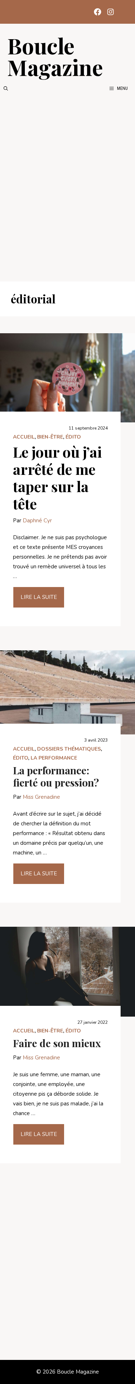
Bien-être (50, 437)
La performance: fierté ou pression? (56, 776)
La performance (54, 758)
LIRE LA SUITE (39, 597)
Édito (73, 437)
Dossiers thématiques (69, 749)
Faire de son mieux (57, 1043)
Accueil (24, 437)
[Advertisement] (67, 186)
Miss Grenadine (41, 797)
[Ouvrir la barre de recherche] (6, 88)
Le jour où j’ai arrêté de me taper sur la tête (57, 477)
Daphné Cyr (37, 520)
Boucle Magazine (55, 56)
